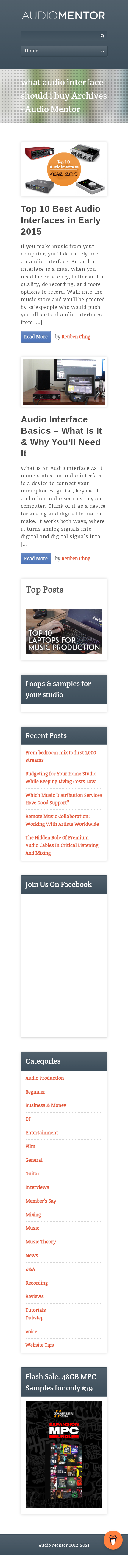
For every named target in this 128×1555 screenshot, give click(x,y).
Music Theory (41, 1241)
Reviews (35, 1296)
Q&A (30, 1269)
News (32, 1255)
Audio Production (45, 1078)
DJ (28, 1119)
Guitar (33, 1173)
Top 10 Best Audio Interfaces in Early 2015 (61, 220)
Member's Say (41, 1201)
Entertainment (42, 1132)
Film (30, 1146)
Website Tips (40, 1345)
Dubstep (34, 1317)
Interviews (37, 1187)
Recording (37, 1283)
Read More (36, 336)
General (34, 1160)
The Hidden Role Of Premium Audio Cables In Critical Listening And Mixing (62, 845)
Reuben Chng (76, 336)
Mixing (33, 1214)
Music (32, 1228)
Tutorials (36, 1310)
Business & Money (46, 1105)
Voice (31, 1331)
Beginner (35, 1091)
